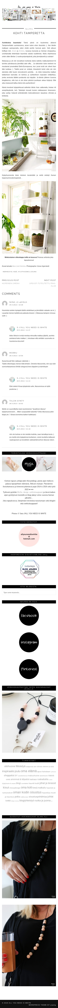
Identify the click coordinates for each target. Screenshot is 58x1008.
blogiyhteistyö (26, 800)
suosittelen (24, 783)
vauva (51, 775)
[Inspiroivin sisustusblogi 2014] (29, 578)
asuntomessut (23, 775)
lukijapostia (29, 766)
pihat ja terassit (48, 783)
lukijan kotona (15, 801)
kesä (15, 271)
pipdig (53, 1005)
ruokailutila (42, 779)
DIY (16, 776)
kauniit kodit (34, 783)
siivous (39, 767)
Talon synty (16, 401)
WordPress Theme (38, 1005)
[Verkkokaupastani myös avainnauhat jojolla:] (29, 752)
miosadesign (15, 788)
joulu (17, 771)
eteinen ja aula (48, 767)
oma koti (26, 787)
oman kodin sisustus (27, 792)
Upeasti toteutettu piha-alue (42, 283)
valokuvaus (24, 797)
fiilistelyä (20, 766)
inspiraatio (7, 271)
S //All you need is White (32, 327)
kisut (6, 787)
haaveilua (46, 793)
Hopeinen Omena (11, 281)
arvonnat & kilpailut (20, 779)
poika (17, 796)
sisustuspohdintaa (38, 796)
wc (51, 801)
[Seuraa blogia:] (29, 625)
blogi (18, 783)
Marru (13, 353)
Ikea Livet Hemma (19, 266)
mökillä (50, 779)
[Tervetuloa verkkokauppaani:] (29, 471)
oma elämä (29, 771)
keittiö (8, 800)
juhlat (50, 796)
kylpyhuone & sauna (27, 271)
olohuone (9, 766)
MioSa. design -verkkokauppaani (30, 492)
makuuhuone (33, 775)
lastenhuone (44, 775)
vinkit (8, 779)
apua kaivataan (43, 772)
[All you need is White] (29, 10)
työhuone (53, 771)
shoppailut (9, 775)
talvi (35, 766)
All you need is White (20, 1003)
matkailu (42, 787)
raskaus (33, 779)
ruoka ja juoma (43, 800)
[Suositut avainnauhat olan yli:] (29, 898)
